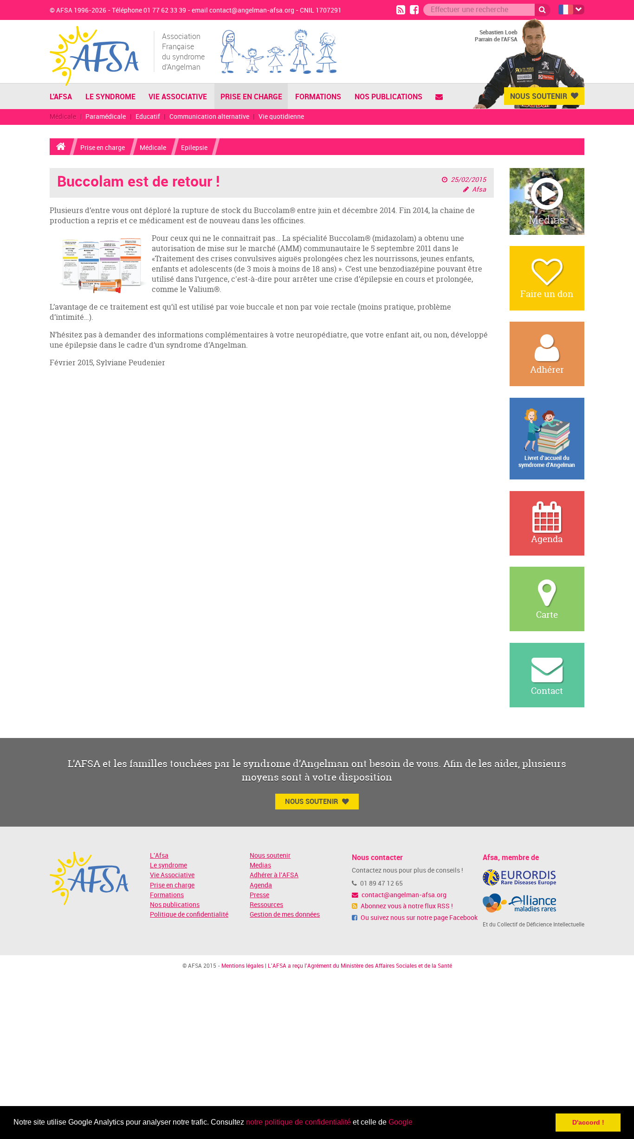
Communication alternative (209, 117)
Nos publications (388, 96)
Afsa (479, 190)
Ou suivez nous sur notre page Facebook (418, 918)
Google (400, 1122)
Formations (318, 96)
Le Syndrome (110, 96)
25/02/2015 (468, 180)
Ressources (266, 905)
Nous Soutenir (538, 96)
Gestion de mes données (285, 915)
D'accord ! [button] (588, 1122)
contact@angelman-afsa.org (403, 895)
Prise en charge (251, 96)
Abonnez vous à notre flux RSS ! (406, 906)
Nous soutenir (270, 856)
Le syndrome (168, 865)
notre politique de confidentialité (298, 1122)
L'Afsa (159, 856)
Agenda (261, 885)
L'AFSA (61, 96)
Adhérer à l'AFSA (274, 875)
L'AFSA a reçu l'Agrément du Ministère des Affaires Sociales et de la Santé (360, 966)
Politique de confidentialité (189, 915)
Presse (259, 895)
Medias (260, 865)
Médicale (63, 117)
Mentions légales (242, 966)
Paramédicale (105, 117)
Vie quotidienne (281, 117)
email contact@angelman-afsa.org (243, 10)
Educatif (148, 117)
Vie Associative (178, 96)
